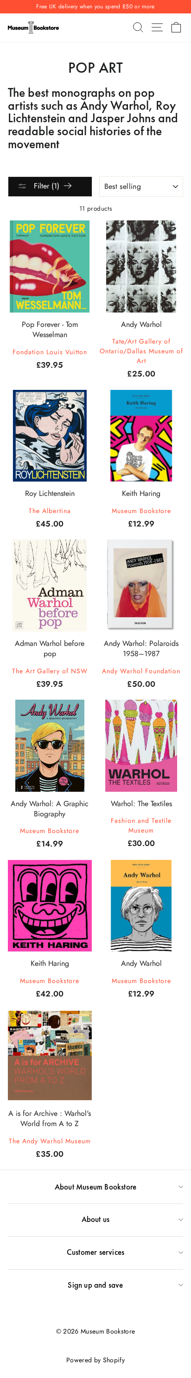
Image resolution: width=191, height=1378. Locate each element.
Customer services (95, 1252)
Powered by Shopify (95, 1360)
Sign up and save (95, 1285)
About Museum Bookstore (95, 1187)
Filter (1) (45, 186)
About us (96, 1219)
